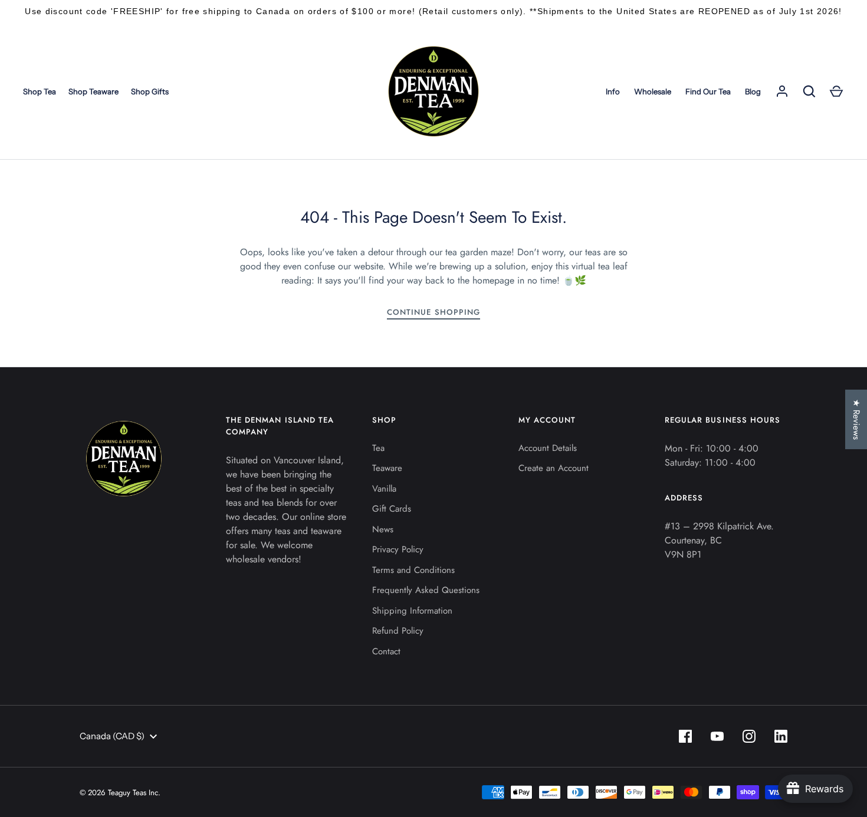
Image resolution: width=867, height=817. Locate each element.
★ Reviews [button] (856, 419)
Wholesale (652, 91)
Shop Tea (39, 91)
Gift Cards (391, 508)
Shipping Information (412, 610)
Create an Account (553, 468)
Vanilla (384, 488)
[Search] (809, 91)
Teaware (387, 468)
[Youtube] (717, 736)
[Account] (782, 91)
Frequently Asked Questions (426, 590)
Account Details (547, 448)
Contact (386, 651)
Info (613, 91)
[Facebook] (685, 736)
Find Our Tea (708, 91)
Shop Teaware (93, 91)
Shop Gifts (150, 91)
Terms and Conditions (413, 570)
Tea (378, 448)
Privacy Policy (397, 549)
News (382, 529)
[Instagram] (749, 736)
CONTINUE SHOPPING (433, 312)
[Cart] (836, 91)
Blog (753, 91)
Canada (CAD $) (112, 736)
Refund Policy (397, 630)
